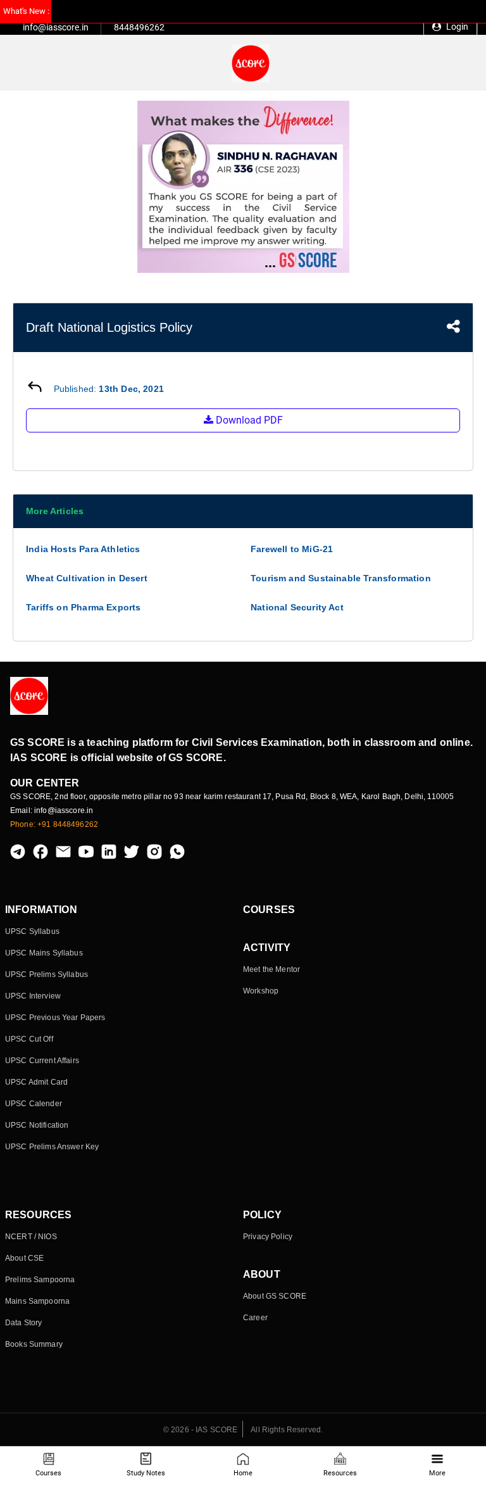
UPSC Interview (33, 996)
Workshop (260, 991)
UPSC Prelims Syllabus (46, 974)
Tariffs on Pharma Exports (83, 607)
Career (255, 1317)
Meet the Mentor (271, 969)
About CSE (24, 1258)
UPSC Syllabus (32, 931)
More (437, 1473)
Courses (48, 1473)
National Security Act (297, 607)
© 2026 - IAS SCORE (200, 1429)
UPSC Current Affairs (42, 1060)
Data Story (23, 1322)
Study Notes (146, 1473)
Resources (340, 1473)
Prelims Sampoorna (40, 1279)
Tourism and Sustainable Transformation (341, 578)
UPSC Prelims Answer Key (52, 1146)
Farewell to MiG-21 (292, 549)
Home (243, 1473)
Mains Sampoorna (37, 1301)
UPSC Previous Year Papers (55, 1017)
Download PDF (248, 420)
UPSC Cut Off (29, 1039)
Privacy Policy (267, 1236)
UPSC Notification (36, 1125)
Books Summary (34, 1344)
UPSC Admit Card (36, 1082)
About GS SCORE (274, 1296)
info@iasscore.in (56, 27)
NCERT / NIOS (31, 1236)
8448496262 (139, 27)
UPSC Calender (33, 1103)
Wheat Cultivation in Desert (86, 578)
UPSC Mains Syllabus (44, 953)
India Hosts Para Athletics (83, 549)
